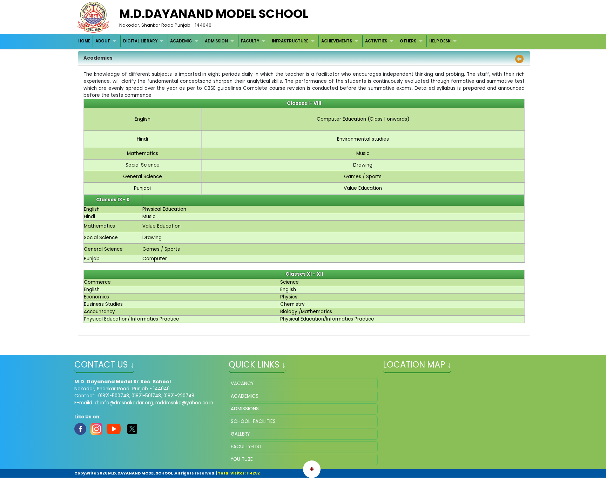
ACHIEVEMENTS (336, 41)
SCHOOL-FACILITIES (253, 421)
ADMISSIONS (245, 408)
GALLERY (240, 434)
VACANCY (242, 383)
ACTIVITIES (376, 41)
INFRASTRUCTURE (290, 41)
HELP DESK (440, 41)
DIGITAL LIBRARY (140, 41)
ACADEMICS (244, 396)
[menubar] (268, 41)
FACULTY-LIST (246, 446)
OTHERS (408, 41)
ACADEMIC (181, 41)
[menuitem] (84, 41)
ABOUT (102, 41)
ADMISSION (216, 41)
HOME (84, 41)
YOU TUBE (242, 459)
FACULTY (250, 41)
